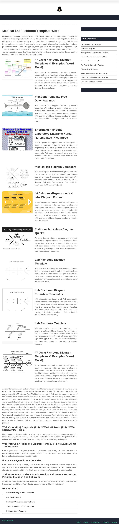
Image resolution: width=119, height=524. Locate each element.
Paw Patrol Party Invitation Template (20, 493)
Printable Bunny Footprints (16, 511)
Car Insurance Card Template (91, 44)
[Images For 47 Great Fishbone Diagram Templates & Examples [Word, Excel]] (17, 69)
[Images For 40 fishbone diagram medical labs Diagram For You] (17, 202)
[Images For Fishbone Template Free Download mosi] (17, 106)
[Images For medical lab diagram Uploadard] (17, 176)
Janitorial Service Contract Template (20, 506)
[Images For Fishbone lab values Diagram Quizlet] (17, 238)
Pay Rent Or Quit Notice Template (92, 65)
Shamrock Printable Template (91, 61)
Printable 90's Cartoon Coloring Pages (20, 502)
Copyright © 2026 (7, 521)
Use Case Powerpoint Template (91, 82)
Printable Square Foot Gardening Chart (94, 57)
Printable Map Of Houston (89, 69)
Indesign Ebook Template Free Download (94, 53)
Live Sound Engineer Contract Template (94, 77)
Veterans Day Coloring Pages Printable (94, 73)
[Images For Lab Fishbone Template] (17, 332)
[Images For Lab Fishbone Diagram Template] (17, 269)
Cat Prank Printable (13, 497)
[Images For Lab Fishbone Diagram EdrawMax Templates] (17, 299)
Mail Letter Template (88, 48)
